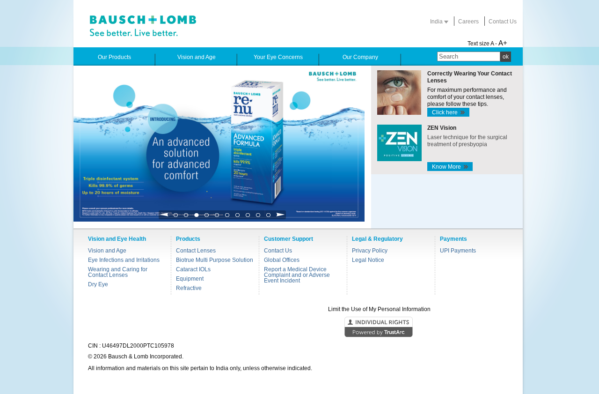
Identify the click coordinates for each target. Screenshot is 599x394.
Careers (468, 21)
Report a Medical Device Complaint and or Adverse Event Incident (297, 275)
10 (268, 217)
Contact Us (503, 21)
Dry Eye (98, 284)
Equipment (190, 278)
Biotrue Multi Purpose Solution (214, 260)
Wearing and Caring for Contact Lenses (117, 272)
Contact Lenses (196, 250)
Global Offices (282, 260)
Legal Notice (368, 260)
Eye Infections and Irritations (124, 260)
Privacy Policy (369, 250)
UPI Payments (458, 250)
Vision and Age (107, 250)
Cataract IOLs (193, 269)
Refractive (189, 288)
